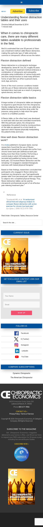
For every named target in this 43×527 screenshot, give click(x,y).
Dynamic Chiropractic (21, 373)
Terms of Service (27, 414)
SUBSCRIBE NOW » (21, 444)
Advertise (18, 11)
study (7, 145)
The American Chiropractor (21, 377)
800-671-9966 (24, 407)
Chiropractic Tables (18, 216)
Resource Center (32, 216)
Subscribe (34, 10)
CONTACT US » (21, 411)
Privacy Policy (14, 414)
